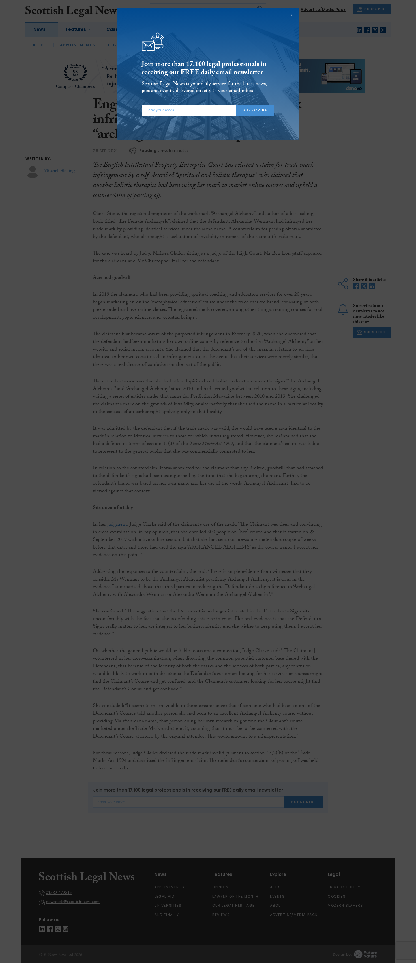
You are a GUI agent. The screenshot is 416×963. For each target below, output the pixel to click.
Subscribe (255, 110)
